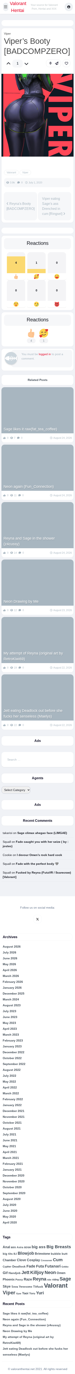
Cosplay (33, 1260)
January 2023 (12, 1046)
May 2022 (9, 1081)
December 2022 (13, 1052)
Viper (7, 33)
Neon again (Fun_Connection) (29, 486)
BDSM (27, 1247)
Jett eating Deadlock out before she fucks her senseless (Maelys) (33, 713)
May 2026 (9, 964)
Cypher (7, 1266)
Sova (14, 1286)
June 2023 (10, 1017)
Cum (58, 1259)
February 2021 (13, 1163)
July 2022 (9, 1075)
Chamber (9, 1260)
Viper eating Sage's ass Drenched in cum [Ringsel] (52, 206)
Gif (5, 1273)
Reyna (39, 1279)
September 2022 (14, 1064)
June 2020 (10, 1210)
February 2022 (13, 1099)
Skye (7, 1286)
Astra (20, 1247)
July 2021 (9, 1134)
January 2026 (12, 987)
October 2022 (12, 1058)
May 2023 (9, 1023)
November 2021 (14, 1116)
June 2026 (10, 958)
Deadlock (19, 1266)
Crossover (46, 1260)
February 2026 (13, 981)
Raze (28, 1279)
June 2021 (10, 1140)
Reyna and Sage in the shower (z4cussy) (29, 541)
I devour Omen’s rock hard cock (39, 855)
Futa (40, 1266)
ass (13, 1247)
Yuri (40, 1293)
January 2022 (12, 1105)
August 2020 (12, 1199)
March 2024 (11, 999)
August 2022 (12, 1069)
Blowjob (26, 1253)
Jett (25, 1272)
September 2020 (14, 1193)
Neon (50, 1272)
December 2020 (13, 1175)
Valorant (11, 172)
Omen (61, 1273)
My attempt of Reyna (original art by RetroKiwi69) (33, 656)
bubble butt (59, 1253)
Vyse (18, 1293)
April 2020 (10, 1222)
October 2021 (12, 1122)
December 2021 (13, 1111)
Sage (65, 1279)
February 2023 (13, 1040)
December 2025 (13, 993)
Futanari (53, 1266)
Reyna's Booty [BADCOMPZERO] (20, 206)
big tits (8, 1253)
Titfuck (38, 1286)
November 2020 (14, 1181)
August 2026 (12, 946)
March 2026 (11, 976)
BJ (15, 1254)
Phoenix (9, 1279)
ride (49, 1279)
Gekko (65, 1266)
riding (55, 1279)
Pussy (19, 1279)
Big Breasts (58, 1246)
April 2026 (10, 970)
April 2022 (10, 1087)
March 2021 (11, 1158)
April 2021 (10, 1152)
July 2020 (9, 1204)
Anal (6, 1247)
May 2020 (9, 1216)
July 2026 (9, 952)
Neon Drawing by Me (21, 601)
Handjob (15, 1273)
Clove (21, 1260)
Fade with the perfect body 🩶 (37, 863)
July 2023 (9, 1011)
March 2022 (11, 1093)
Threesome (25, 1286)
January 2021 (12, 1169)
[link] (66, 63)
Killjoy (37, 1272)
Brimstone (42, 1253)
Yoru (32, 1293)
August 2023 (12, 1005)
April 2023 (10, 1028)
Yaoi (25, 1293)
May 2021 (9, 1146)
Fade (30, 1266)
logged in (45, 354)
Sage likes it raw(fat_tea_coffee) (30, 429)
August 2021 (12, 1128)
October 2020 (12, 1187)
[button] (5, 7)
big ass (39, 1247)
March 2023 (11, 1034)
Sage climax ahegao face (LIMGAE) (42, 833)
